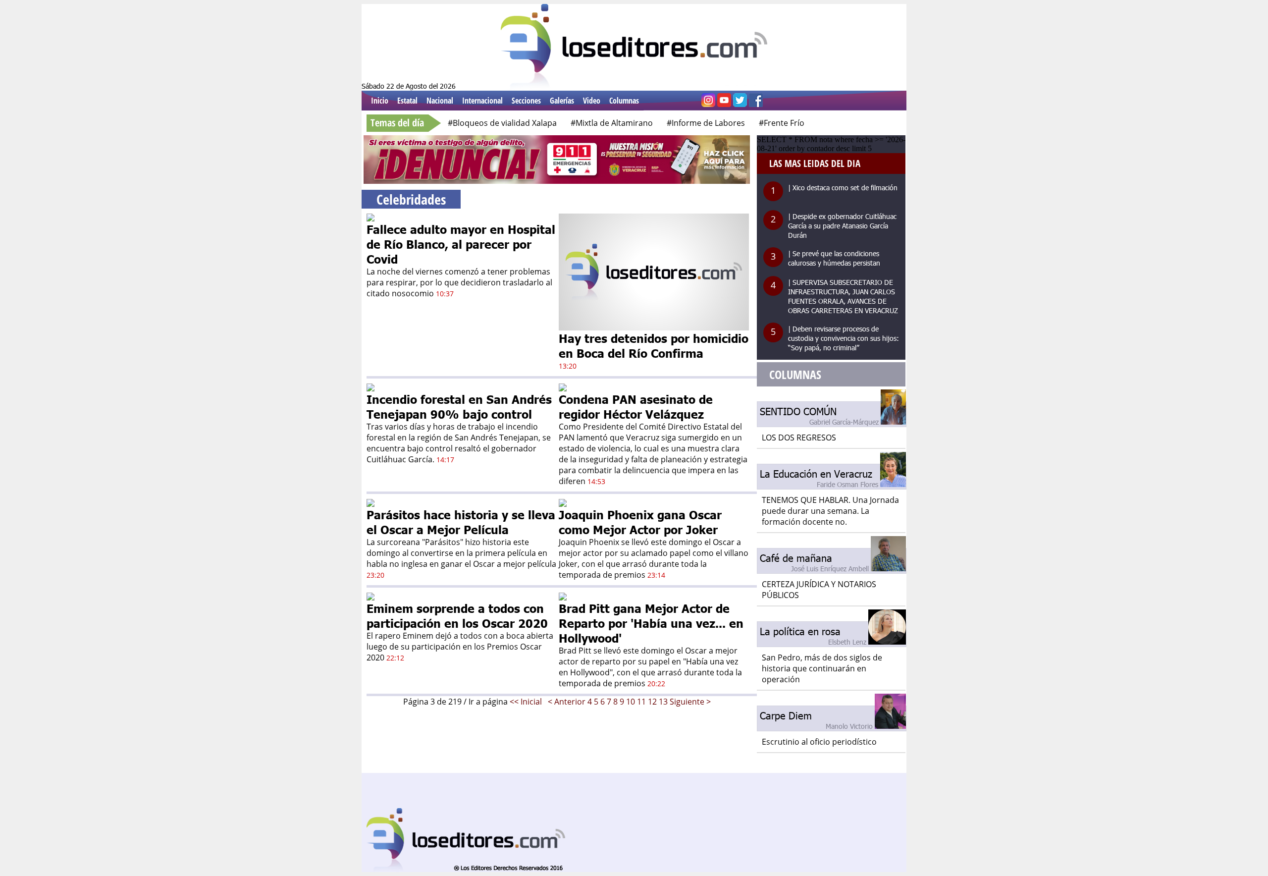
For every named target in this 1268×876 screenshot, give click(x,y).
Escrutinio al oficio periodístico (819, 741)
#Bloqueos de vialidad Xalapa (502, 122)
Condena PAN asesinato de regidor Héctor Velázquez (636, 406)
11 (641, 701)
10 (630, 701)
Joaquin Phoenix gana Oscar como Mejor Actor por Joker (640, 522)
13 (663, 701)
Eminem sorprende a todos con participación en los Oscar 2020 (457, 615)
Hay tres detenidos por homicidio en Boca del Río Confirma (653, 345)
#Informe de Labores (706, 122)
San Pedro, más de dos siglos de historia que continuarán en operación (822, 668)
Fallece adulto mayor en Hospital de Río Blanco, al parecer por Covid (461, 243)
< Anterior (566, 701)
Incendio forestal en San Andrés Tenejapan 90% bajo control (459, 406)
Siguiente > (690, 701)
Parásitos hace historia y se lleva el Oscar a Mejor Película (461, 522)
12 (652, 701)
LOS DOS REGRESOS (799, 437)
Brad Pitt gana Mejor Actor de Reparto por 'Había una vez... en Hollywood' (651, 623)
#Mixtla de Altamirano (612, 122)
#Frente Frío (781, 122)
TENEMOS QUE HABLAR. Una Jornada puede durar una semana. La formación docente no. (830, 510)
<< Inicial (527, 701)
